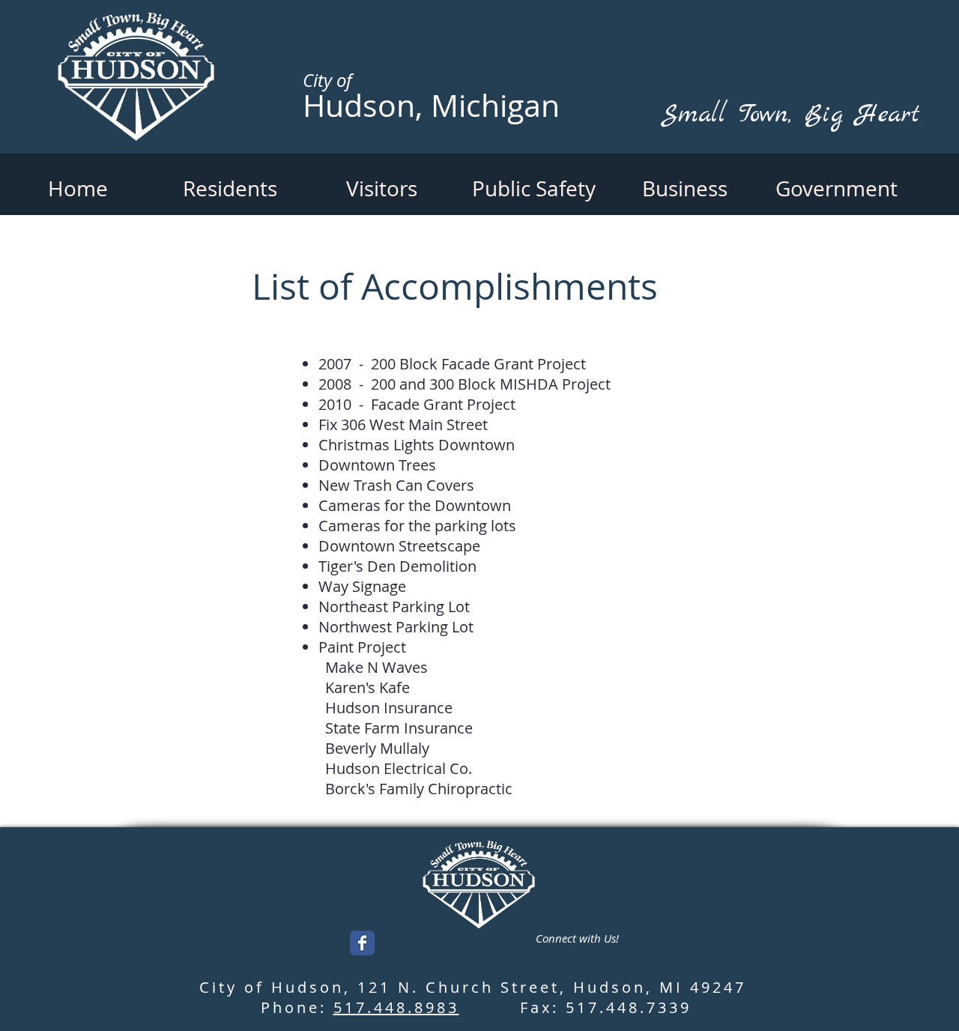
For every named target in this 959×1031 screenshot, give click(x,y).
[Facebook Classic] (362, 943)
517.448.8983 (396, 1007)
